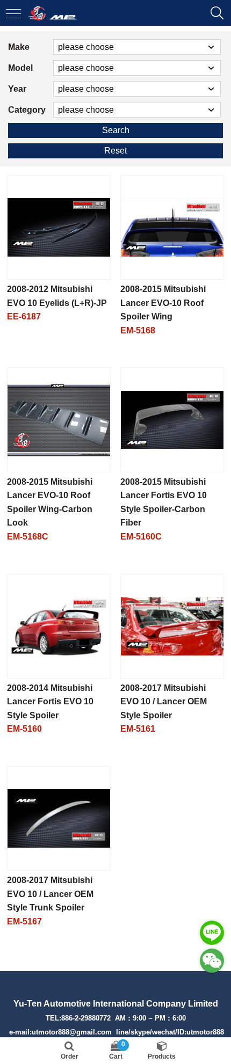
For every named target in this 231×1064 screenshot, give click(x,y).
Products (162, 1056)
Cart (117, 1050)
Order (69, 1056)
